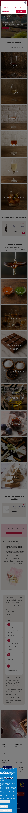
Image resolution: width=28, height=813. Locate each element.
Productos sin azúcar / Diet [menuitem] (20, 762)
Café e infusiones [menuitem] (5, 764)
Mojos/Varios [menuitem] (17, 755)
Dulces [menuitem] (3, 753)
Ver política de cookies (9, 778)
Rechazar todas (4, 806)
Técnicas (3, 780)
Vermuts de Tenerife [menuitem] (19, 771)
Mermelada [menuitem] (17, 751)
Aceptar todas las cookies (6, 810)
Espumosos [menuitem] (4, 755)
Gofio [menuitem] (16, 748)
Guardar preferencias (5, 801)
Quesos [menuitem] (16, 758)
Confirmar (21, 11)
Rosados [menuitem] (4, 751)
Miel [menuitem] (15, 753)
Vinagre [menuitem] (17, 774)
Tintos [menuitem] (3, 746)
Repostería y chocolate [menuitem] (19, 764)
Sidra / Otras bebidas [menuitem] (19, 769)
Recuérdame (6, 11)
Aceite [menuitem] (16, 746)
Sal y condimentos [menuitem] (19, 767)
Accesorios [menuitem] (4, 762)
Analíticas (3, 785)
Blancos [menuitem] (3, 748)
